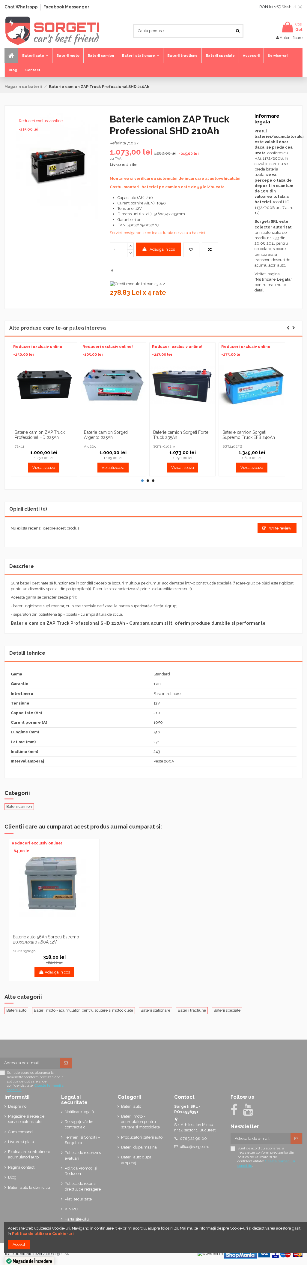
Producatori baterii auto (141, 1137)
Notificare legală (79, 1112)
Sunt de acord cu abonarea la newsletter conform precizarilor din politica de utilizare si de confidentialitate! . (35, 1081)
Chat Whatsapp (21, 7)
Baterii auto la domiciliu (29, 1187)
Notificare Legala (273, 279)
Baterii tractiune (192, 1010)
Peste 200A (164, 761)
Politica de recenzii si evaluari (83, 1155)
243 (157, 751)
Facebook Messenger (66, 7)
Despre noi (17, 1106)
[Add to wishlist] (191, 250)
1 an (157, 683)
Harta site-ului (77, 1219)
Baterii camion (19, 806)
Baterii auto (16, 1010)
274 (157, 742)
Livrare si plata (21, 1142)
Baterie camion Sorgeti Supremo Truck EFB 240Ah (248, 435)
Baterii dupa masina (139, 1147)
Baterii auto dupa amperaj (136, 1160)
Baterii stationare (155, 1010)
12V (157, 703)
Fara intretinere (167, 693)
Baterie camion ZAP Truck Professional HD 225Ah (40, 435)
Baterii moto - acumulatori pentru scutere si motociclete (83, 1010)
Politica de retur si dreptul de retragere (83, 1186)
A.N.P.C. (72, 1209)
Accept (19, 1244)
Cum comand (20, 1132)
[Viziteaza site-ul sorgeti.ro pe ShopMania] (240, 1253)
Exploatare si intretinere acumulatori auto (29, 1154)
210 (157, 713)
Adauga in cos (162, 249)
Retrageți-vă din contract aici (79, 1124)
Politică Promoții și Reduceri (81, 1171)
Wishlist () (292, 7)
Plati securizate (78, 1199)
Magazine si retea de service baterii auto (26, 1119)
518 (157, 732)
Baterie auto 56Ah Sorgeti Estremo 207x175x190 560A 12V (46, 939)
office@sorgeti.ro (194, 1146)
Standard (162, 674)
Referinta (118, 143)
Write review (279, 528)
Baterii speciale (226, 1010)
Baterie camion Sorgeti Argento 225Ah (106, 435)
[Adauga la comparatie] (210, 250)
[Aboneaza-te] (66, 1063)
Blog (12, 1177)
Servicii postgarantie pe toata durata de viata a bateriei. (158, 233)
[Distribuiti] (112, 270)
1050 (158, 722)
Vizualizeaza (43, 467)
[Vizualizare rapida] (51, 425)
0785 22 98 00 (193, 1138)
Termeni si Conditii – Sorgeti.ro (82, 1140)
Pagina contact (21, 1167)
